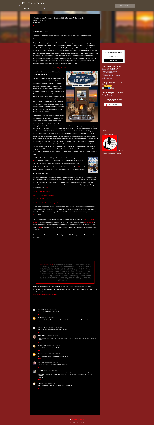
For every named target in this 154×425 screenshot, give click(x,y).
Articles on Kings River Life (109, 69)
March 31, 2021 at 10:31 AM (53, 345)
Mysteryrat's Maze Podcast (109, 71)
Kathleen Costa (46, 264)
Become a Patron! (107, 95)
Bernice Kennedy (43, 327)
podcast (39, 227)
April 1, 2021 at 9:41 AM (49, 383)
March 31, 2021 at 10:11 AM (55, 327)
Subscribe (113, 60)
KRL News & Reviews (33, 3)
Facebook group (89, 222)
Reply (39, 314)
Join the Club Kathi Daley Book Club (43, 195)
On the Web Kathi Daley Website (42, 199)
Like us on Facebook (107, 72)
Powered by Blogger (78, 419)
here (34, 214)
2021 (34, 294)
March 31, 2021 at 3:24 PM (51, 362)
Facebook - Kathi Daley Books (41, 191)
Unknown (40, 383)
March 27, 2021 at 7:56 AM (47, 317)
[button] (34, 26)
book (38, 294)
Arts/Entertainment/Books (109, 77)
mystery (54, 294)
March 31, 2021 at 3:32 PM (50, 370)
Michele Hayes (42, 345)
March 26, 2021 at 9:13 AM (51, 309)
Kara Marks (41, 362)
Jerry (39, 317)
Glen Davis (41, 309)
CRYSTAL (41, 370)
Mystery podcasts (107, 78)
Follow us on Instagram (108, 74)
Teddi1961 (41, 335)
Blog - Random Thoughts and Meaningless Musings (47, 203)
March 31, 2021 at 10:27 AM (51, 335)
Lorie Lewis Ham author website (111, 75)
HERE (34, 160)
